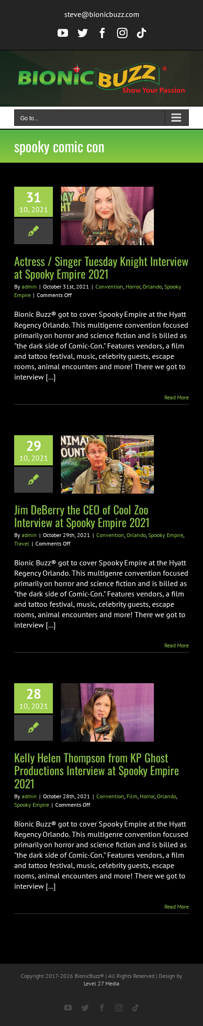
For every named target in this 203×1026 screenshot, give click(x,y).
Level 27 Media (101, 983)
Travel (21, 543)
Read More (176, 397)
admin (29, 286)
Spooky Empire (165, 534)
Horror (133, 286)
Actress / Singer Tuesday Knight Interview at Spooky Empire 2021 (101, 267)
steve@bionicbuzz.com (101, 14)
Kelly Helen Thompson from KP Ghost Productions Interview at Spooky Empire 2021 (96, 770)
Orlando (152, 286)
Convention (109, 286)
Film (132, 796)
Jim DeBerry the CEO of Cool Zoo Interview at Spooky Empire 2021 (82, 515)
